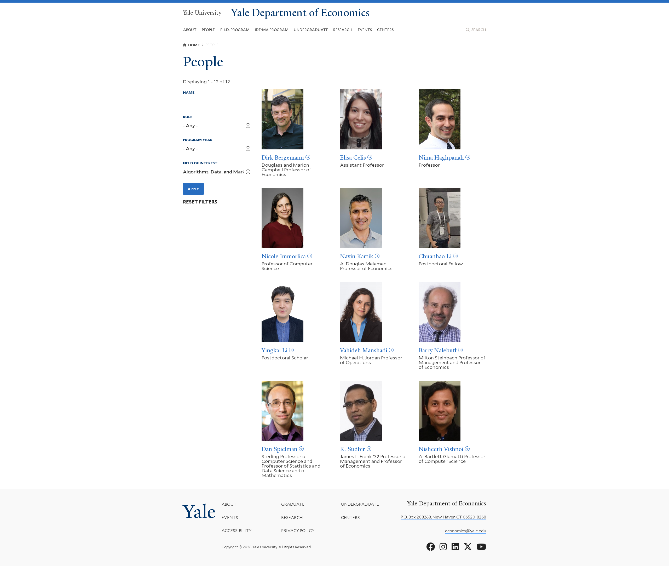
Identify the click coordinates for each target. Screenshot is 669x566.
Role (187, 117)
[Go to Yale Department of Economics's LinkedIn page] (455, 547)
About (229, 504)
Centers (385, 30)
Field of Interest (200, 163)
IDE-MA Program (272, 30)
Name (188, 92)
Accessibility (236, 530)
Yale (199, 511)
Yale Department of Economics (300, 13)
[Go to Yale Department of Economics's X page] (468, 547)
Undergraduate (360, 504)
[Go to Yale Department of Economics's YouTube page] (481, 547)
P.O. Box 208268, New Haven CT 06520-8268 (443, 517)
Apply (193, 189)
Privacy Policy (297, 530)
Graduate (292, 504)
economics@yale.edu (465, 530)
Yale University (202, 13)
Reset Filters (200, 202)
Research (292, 517)
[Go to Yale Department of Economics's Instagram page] (443, 547)
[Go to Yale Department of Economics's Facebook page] (430, 547)
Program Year (197, 140)
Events (365, 30)
